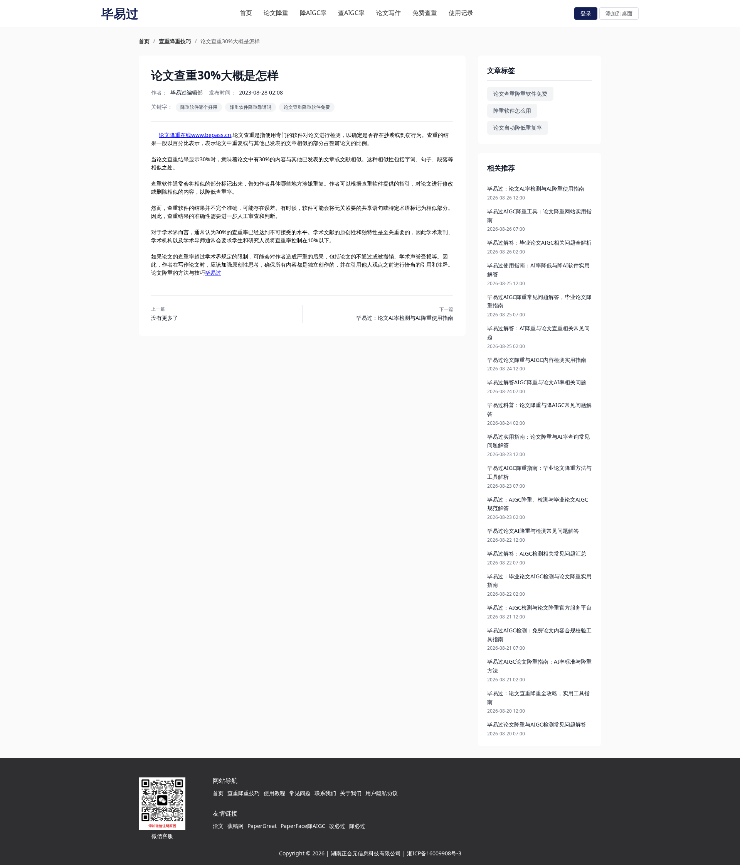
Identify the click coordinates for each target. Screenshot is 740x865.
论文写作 (388, 12)
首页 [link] (144, 41)
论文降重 (276, 12)
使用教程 (274, 793)
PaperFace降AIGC (303, 826)
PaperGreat (262, 826)
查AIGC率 (351, 12)
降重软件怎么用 (512, 110)
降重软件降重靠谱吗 (250, 107)
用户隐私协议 (381, 793)
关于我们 (351, 793)
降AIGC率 (313, 12)
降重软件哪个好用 (198, 107)
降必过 (357, 826)
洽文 (218, 826)
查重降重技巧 (243, 793)
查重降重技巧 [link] (175, 41)
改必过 (337, 826)
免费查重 (424, 12)
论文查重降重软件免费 (307, 107)
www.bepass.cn (211, 135)
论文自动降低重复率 (517, 127)
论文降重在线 (175, 135)
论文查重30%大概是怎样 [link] (230, 41)
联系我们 (325, 793)
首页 (246, 12)
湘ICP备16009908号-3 (434, 853)
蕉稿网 (235, 826)
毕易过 (213, 272)
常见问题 (300, 793)
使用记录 (461, 12)
